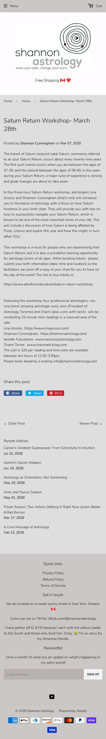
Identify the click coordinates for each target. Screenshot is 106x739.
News (26, 101)
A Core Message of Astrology (26, 527)
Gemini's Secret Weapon (22, 462)
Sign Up (93, 674)
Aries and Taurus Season (23, 492)
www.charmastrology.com (47, 344)
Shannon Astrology (40, 711)
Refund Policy (53, 579)
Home (8, 101)
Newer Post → (91, 423)
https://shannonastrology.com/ (63, 333)
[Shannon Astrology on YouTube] (51, 697)
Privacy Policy (53, 573)
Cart (98, 6)
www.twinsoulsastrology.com (58, 339)
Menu (14, 6)
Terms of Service (53, 585)
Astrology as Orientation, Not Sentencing (35, 477)
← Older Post (14, 423)
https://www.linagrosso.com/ (46, 328)
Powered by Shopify (73, 711)
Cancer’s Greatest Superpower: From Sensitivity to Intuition (49, 448)
